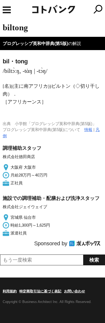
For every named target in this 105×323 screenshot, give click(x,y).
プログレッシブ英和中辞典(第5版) (35, 43)
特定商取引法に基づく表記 (40, 291)
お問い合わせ (74, 291)
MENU (6, 10)
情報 (88, 129)
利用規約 (10, 291)
